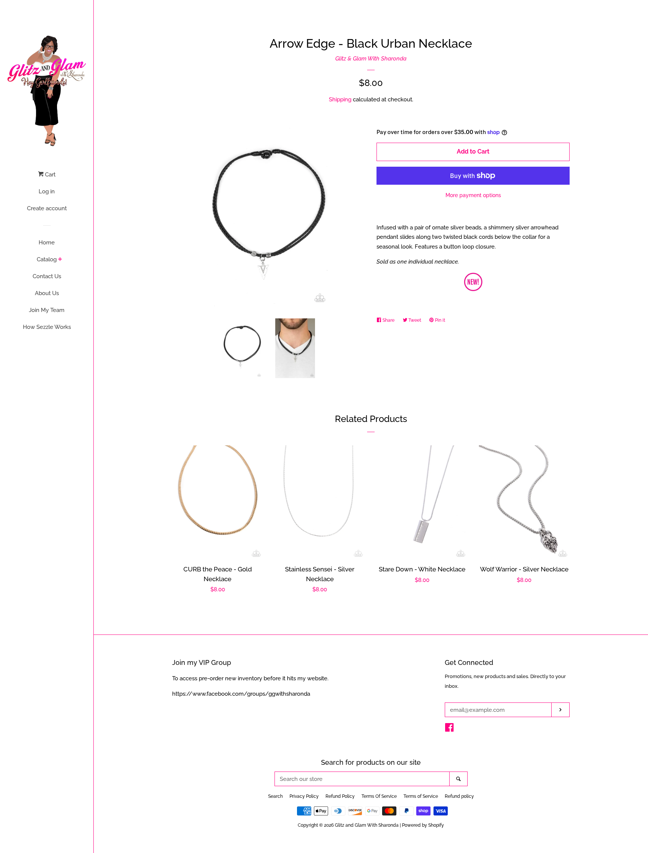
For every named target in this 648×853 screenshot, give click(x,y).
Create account (47, 208)
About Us (47, 293)
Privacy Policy (304, 796)
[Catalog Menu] (60, 260)
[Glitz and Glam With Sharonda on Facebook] (449, 729)
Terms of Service (421, 796)
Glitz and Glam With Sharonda (367, 825)
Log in (47, 191)
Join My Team (46, 310)
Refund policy (459, 796)
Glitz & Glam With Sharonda (370, 58)
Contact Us (47, 276)
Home (47, 242)
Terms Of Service (379, 796)
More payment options (473, 195)
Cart (50, 174)
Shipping (340, 99)
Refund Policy (340, 796)
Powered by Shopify (423, 825)
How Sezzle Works (47, 327)
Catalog (47, 259)
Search (275, 796)
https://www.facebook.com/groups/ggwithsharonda (241, 693)
